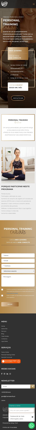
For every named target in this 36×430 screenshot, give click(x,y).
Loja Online (4, 341)
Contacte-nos (18, 98)
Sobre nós (4, 328)
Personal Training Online (8, 354)
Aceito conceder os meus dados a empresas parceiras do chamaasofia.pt (20, 296)
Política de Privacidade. (12, 293)
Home (3, 326)
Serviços (3, 331)
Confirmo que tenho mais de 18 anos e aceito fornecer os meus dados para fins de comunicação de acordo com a (21, 291)
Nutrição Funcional (6, 357)
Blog (2, 333)
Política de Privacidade (10, 427)
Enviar (10, 304)
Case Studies (5, 336)
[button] (33, 3)
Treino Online (5, 352)
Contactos (4, 338)
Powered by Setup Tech (10, 423)
